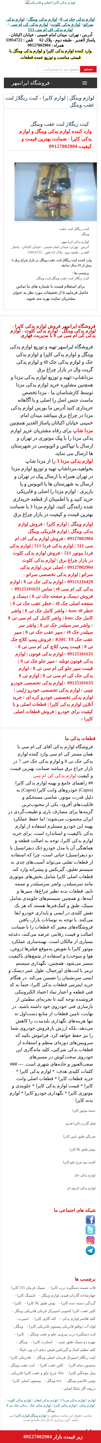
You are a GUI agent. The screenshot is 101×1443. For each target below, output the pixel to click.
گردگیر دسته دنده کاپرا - (77, 1303)
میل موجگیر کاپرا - (81, 1373)
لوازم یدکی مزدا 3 (75, 461)
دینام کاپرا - (75, 1365)
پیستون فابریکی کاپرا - (44, 1326)
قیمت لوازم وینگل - (54, 1295)
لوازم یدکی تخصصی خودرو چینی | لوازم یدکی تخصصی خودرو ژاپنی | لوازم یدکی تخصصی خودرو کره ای (52, 690)
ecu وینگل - (52, 1381)
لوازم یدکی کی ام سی (29, 24)
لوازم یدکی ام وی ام (81, 1188)
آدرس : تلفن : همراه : (50, 40)
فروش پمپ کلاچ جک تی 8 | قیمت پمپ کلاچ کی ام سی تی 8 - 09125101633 (52, 646)
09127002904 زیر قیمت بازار (53, 1436)
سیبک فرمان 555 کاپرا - (27, 1288)
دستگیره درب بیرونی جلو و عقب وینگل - (58, 1334)
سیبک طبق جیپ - (69, 1342)
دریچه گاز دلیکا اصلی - (78, 1388)
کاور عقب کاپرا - (50, 1365)
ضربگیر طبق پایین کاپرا (79, 1136)
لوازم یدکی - (69, 1319)
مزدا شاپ (83, 430)
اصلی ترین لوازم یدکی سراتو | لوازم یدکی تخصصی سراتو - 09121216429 (56, 574)
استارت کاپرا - (42, 1342)
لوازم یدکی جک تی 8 (77, 19)
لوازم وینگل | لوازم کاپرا (69, 524)
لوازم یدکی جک (85, 1175)
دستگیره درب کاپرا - (63, 1288)
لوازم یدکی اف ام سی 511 (50, 29)
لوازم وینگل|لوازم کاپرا (30, 1415)
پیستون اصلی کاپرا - (25, 1381)
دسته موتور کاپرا (84, 1110)
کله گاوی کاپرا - (44, 1319)
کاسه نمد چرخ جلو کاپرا (79, 1162)
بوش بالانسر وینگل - (80, 1381)
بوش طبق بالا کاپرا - (40, 1303)
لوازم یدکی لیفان (46, 1400)
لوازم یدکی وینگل (42, 19)
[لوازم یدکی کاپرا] (50, 2)
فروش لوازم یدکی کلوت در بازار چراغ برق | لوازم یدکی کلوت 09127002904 (53, 560)
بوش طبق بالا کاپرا (82, 1149)
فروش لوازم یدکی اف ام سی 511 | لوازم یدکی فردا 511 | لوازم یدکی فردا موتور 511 (51, 546)
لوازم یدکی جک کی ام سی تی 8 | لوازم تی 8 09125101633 (56, 675)
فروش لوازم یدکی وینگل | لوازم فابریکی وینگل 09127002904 (55, 531)
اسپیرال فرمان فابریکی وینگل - (36, 1311)
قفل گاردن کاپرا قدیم (81, 1123)
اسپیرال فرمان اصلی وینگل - (56, 1357)
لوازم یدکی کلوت (65, 24)
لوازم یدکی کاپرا (65, 1405)
